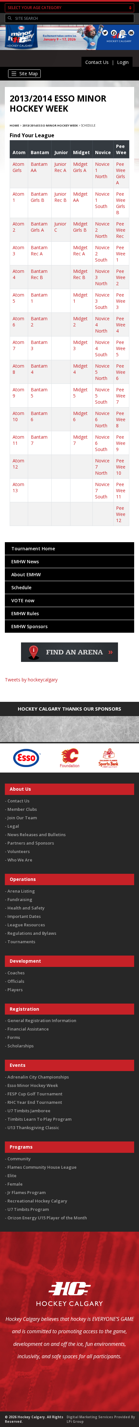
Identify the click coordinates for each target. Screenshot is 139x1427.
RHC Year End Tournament (34, 1102)
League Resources (26, 925)
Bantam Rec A (39, 250)
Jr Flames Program (26, 1192)
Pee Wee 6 (120, 372)
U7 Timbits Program (28, 1209)
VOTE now (22, 600)
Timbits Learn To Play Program (39, 1119)
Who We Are (19, 860)
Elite (11, 1175)
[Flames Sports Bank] (90, 757)
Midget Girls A (80, 167)
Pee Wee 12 (120, 514)
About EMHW (26, 574)
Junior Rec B (60, 197)
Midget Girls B (80, 227)
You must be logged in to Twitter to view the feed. (69, 689)
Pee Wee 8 (120, 419)
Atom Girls (18, 167)
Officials (15, 981)
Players (15, 990)
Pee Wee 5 (120, 348)
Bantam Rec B (39, 274)
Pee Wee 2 (120, 277)
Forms (13, 1037)
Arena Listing (21, 891)
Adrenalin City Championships (38, 1077)
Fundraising (19, 899)
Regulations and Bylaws (31, 933)
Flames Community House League (42, 1167)
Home (14, 125)
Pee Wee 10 (120, 466)
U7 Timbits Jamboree (28, 1111)
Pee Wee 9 (120, 443)
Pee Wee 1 (120, 253)
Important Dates (24, 916)
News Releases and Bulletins (36, 834)
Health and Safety (26, 908)
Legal (13, 826)
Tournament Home (33, 548)
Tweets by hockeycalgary (31, 680)
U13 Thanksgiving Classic (33, 1127)
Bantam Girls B (39, 197)
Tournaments (21, 942)
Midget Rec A (80, 250)
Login (123, 62)
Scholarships (20, 1046)
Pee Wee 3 (120, 301)
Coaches (16, 973)
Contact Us (97, 62)
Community (19, 1159)
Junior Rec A (60, 167)
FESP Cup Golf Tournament (34, 1094)
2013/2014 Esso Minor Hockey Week (50, 125)
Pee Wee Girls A (120, 173)
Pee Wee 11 (120, 490)
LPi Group (75, 1421)
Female (15, 1184)
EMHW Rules (25, 613)
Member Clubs (22, 809)
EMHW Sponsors (29, 626)
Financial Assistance (28, 1029)
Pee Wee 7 (120, 395)
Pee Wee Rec (120, 230)
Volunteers (18, 851)
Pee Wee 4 (120, 324)
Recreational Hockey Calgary (37, 1201)
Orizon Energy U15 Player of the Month (47, 1218)
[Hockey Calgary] (20, 51)
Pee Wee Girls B (120, 203)
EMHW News (25, 561)
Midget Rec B (80, 274)
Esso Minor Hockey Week (32, 1085)
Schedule (21, 587)
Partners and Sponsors (30, 843)
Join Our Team (22, 818)
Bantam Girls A (39, 227)
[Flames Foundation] (51, 757)
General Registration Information (41, 1020)
